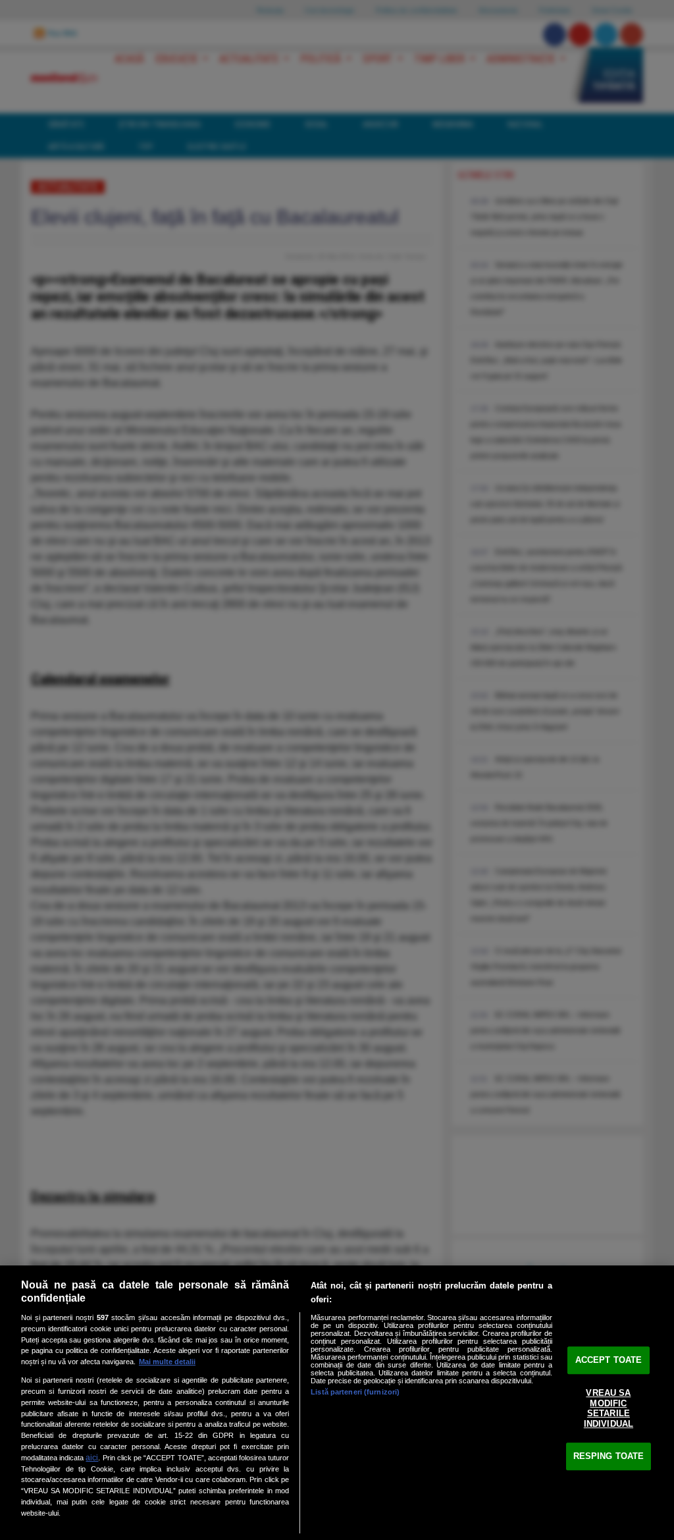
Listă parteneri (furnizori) (355, 1392)
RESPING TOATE (608, 1456)
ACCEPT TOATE (608, 1360)
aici (92, 1457)
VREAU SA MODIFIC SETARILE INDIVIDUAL (608, 1408)
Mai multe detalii (167, 1362)
